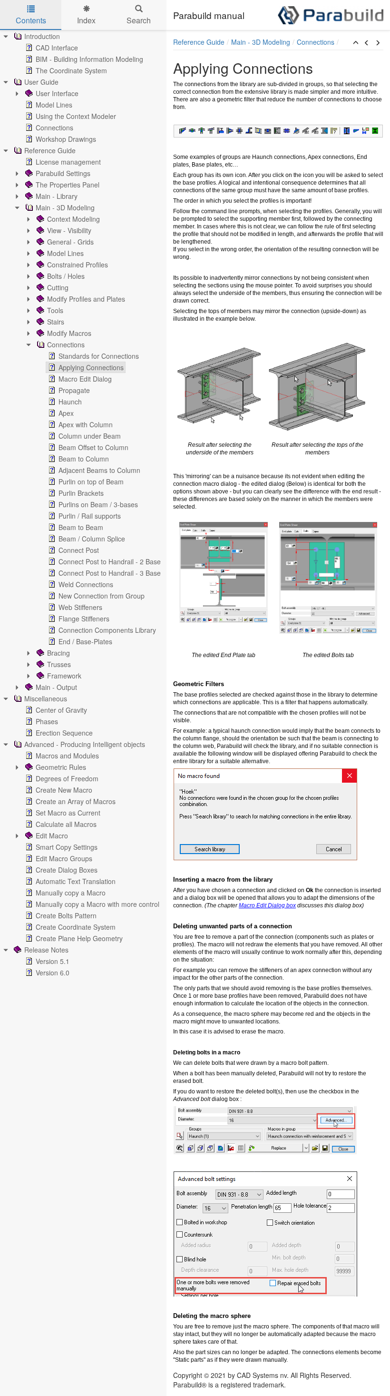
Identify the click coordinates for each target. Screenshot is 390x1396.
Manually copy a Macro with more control (97, 904)
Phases (47, 721)
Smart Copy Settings (67, 847)
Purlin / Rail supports (89, 516)
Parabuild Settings (63, 173)
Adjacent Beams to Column (99, 470)
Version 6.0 (52, 972)
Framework (64, 675)
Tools (55, 310)
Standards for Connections (98, 356)
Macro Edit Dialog (85, 378)
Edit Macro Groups (64, 858)
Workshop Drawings (66, 139)
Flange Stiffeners (83, 618)
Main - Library (57, 196)
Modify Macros (69, 333)
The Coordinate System (71, 70)
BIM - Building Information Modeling (89, 59)
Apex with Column (85, 424)
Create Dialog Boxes (67, 870)
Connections (54, 127)
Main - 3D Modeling (65, 207)
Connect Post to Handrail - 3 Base (109, 573)
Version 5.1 (52, 961)
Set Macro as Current (68, 812)
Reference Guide (50, 150)
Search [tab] (139, 20)
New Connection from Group (101, 595)
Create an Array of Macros (76, 801)
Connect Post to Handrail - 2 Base (109, 561)
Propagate (74, 390)
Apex (66, 413)
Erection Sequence (64, 732)
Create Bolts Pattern (66, 915)
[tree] (83, 504)
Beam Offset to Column (93, 447)
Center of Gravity (61, 710)
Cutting (57, 287)
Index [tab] (86, 20)
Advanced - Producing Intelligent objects (84, 744)
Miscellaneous (45, 698)
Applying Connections (91, 367)
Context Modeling (73, 219)
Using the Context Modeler (76, 116)
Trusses (59, 664)
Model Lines (54, 104)
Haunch (70, 401)
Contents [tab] (31, 20)
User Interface (57, 93)
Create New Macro (64, 790)
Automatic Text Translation (76, 881)
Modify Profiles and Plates (86, 299)
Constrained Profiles (77, 264)
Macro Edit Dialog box (267, 905)
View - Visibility (69, 230)
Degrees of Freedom (67, 778)
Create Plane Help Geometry (79, 938)
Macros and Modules (67, 755)
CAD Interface (57, 47)
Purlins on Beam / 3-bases (98, 504)
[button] (355, 43)
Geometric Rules (61, 767)
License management (68, 162)
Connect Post (78, 550)
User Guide (41, 82)
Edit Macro (52, 835)
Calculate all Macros (66, 824)
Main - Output (56, 687)
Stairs (55, 321)
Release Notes (46, 949)
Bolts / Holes (66, 276)
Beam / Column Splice (91, 538)
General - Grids (70, 241)
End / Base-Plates (85, 641)
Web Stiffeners (80, 607)
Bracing (58, 653)
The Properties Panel (67, 184)
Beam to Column (83, 458)
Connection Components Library (107, 630)
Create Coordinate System (76, 927)
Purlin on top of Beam (91, 481)
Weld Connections (85, 584)
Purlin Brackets (81, 493)
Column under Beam (89, 436)
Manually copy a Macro (71, 892)
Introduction (42, 36)
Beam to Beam (80, 527)
